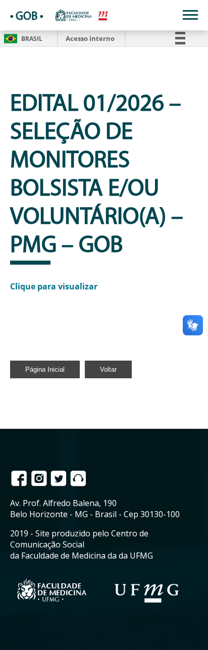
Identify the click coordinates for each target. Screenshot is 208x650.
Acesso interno (90, 38)
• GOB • (26, 17)
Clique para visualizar (53, 286)
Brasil (21, 38)
